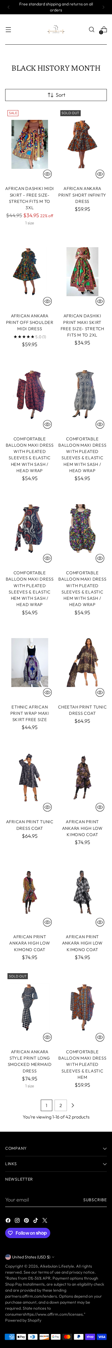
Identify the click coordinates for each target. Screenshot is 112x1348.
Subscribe (95, 1199)
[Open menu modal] (8, 29)
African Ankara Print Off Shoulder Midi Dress (29, 322)
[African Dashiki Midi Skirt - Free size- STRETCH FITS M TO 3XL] (29, 144)
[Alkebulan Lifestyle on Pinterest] (27, 1221)
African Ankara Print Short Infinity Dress (82, 195)
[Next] (103, 7)
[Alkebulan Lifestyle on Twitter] (45, 1221)
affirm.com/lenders (39, 1296)
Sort (60, 95)
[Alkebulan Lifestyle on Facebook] (8, 1221)
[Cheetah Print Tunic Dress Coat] (82, 662)
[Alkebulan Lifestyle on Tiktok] (36, 1221)
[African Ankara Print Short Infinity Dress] (82, 144)
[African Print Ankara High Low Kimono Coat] (82, 777)
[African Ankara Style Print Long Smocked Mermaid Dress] (29, 1007)
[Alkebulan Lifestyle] (56, 29)
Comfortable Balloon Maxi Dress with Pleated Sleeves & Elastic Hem (82, 1064)
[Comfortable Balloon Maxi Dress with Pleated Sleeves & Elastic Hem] (82, 1007)
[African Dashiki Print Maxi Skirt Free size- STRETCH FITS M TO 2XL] (82, 271)
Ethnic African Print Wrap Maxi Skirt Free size (29, 713)
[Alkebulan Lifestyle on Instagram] (17, 1221)
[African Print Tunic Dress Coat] (29, 777)
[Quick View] (47, 174)
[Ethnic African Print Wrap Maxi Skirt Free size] (29, 662)
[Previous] (8, 7)
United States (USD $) (31, 1257)
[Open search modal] (91, 29)
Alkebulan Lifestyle (57, 1266)
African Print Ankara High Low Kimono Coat (82, 828)
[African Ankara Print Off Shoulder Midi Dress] (29, 271)
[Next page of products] (72, 1105)
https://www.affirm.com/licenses (54, 1314)
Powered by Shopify (23, 1320)
